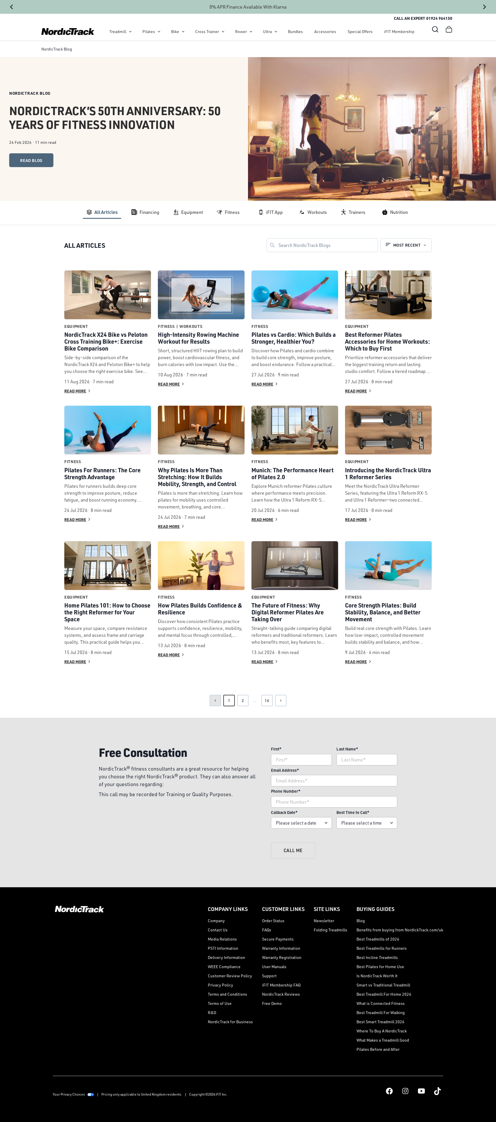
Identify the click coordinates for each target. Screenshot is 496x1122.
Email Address (285, 770)
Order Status (273, 920)
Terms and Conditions (227, 994)
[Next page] (280, 700)
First (276, 748)
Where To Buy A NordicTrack (381, 1030)
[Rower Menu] (250, 31)
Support (269, 975)
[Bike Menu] (183, 31)
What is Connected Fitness (380, 1003)
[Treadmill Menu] (130, 31)
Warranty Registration (281, 957)
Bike (175, 31)
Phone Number (286, 791)
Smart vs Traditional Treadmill (383, 984)
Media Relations (222, 939)
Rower (241, 31)
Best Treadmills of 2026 (377, 939)
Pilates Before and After (378, 1049)
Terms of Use (220, 1003)
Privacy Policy (220, 984)
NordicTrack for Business (230, 1021)
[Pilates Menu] (159, 31)
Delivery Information (226, 957)
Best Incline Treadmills (377, 957)
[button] (435, 29)
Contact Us (218, 929)
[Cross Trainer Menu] (223, 31)
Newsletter (324, 920)
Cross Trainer (207, 31)
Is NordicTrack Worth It (377, 975)
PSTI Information (223, 948)
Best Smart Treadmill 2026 (380, 1021)
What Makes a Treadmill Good (382, 1040)
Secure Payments (278, 939)
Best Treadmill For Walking (380, 1012)
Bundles (295, 31)
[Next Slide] (484, 7)
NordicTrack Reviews (281, 994)
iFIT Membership (399, 31)
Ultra (267, 31)
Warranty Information (281, 948)
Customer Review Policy (230, 975)
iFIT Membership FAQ (281, 984)
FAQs (266, 929)
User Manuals (274, 966)
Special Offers (360, 31)
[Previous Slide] (11, 7)
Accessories (325, 31)
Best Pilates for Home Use (380, 966)
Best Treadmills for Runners (381, 948)
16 (267, 700)
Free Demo (272, 1003)
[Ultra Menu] (275, 31)
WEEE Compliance (224, 966)
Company (216, 920)
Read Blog (31, 160)
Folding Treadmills (330, 929)
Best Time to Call (352, 812)
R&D (212, 1012)
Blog (360, 920)
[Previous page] (215, 700)
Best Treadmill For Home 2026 (383, 994)
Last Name (347, 748)
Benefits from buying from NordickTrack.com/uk (399, 929)
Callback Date (284, 812)
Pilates (148, 31)
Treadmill (117, 31)
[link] (67, 31)
